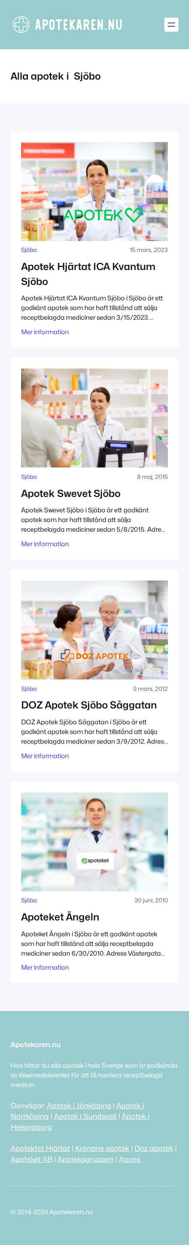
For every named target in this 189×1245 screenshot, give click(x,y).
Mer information (45, 332)
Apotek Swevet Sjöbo (70, 493)
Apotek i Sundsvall (85, 1116)
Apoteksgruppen (86, 1159)
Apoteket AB (31, 1159)
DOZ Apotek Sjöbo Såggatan (89, 705)
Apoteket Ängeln (60, 917)
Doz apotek (153, 1148)
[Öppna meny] (171, 25)
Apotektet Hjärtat (40, 1148)
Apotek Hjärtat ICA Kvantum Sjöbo (88, 273)
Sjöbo (29, 249)
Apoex (130, 1159)
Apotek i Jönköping (79, 1105)
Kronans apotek (102, 1148)
